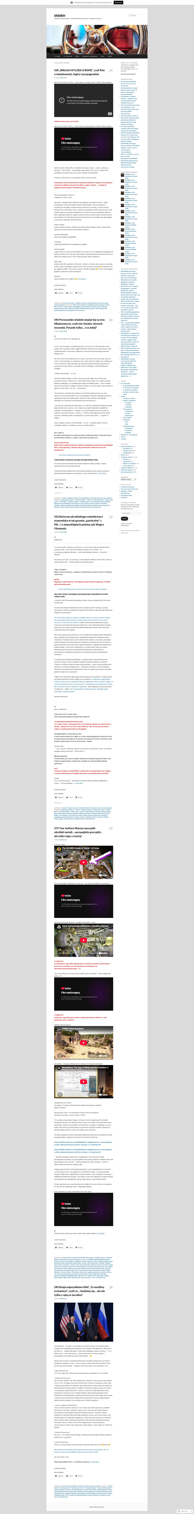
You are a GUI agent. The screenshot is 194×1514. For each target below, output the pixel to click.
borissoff (124, 497)
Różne (123, 455)
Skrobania (82, 1257)
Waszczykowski (70, 507)
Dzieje (64, 303)
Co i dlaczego (67, 56)
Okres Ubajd (108, 1266)
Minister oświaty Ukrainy (103, 811)
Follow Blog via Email (128, 502)
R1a (126, 422)
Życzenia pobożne (59, 305)
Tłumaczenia (127, 450)
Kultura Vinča (72, 1266)
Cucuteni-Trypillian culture (89, 1261)
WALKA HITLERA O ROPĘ (76, 308)
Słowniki (128, 432)
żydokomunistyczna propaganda (64, 310)
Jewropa (73, 1493)
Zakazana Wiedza (92, 303)
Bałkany (96, 1259)
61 (111, 70)
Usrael (108, 1495)
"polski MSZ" (63, 501)
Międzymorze (58, 503)
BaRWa (91, 1259)
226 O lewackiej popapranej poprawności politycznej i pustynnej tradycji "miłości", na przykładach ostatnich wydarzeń (130, 316)
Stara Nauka (97, 1270)
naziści (70, 306)
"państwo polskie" (80, 500)
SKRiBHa (128, 174)
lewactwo (101, 1493)
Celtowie (128, 402)
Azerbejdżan (90, 305)
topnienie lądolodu (93, 1272)
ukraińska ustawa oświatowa (101, 505)
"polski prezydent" (73, 501)
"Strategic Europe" (90, 1488)
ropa (83, 306)
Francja (107, 305)
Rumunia (88, 306)
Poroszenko (103, 503)
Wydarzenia (129, 415)
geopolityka (72, 1491)
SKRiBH (59, 15)
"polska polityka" (98, 500)
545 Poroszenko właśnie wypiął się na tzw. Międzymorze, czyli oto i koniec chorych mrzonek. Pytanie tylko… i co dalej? (79, 323)
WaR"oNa (103, 1274)
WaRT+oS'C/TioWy (94, 1276)
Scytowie (128, 405)
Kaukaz (60, 306)
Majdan (108, 501)
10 (111, 828)
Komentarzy (80, 310)
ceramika (77, 1261)
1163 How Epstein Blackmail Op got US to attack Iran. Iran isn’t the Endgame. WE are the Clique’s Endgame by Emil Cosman (130, 137)
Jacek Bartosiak (59, 1493)
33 (111, 320)
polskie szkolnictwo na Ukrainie (97, 815)
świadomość (103, 308)
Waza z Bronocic (86, 1277)
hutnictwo (66, 1265)
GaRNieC (107, 1263)
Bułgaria (71, 1261)
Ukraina (88, 505)
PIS (82, 503)
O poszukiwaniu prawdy (131, 385)
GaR (88, 1263)
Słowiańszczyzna (59, 308)
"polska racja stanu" (98, 810)
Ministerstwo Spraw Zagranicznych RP (66, 813)
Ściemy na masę (103, 303)
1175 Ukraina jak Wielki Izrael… (130, 225)
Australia (68, 1489)
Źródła (77, 56)
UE (99, 1495)
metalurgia (80, 1266)
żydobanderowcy (85, 507)
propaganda (77, 306)
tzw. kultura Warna (105, 1272)
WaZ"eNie (72, 1277)
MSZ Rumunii (102, 813)
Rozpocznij (118, 2)
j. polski (81, 811)
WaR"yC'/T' (57, 1276)
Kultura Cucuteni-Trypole (105, 1265)
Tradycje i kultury (80, 303)
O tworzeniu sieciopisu (131, 387)
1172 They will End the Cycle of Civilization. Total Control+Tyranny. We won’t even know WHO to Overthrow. (130, 109)
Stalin (99, 306)
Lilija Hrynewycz (90, 811)
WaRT (76, 1276)
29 (111, 517)
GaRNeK (101, 1263)
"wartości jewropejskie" (104, 1488)
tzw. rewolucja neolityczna (62, 1274)
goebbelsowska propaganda (85, 1491)
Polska (97, 503)
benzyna (101, 305)
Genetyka (126, 420)
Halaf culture (58, 1265)
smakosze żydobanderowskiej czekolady (72, 505)
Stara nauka (70, 303)
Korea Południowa (91, 1493)
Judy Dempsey (80, 1493)
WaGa (91, 1274)
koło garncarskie (85, 1265)
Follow (124, 518)
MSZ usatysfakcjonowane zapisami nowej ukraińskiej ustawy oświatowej (83, 589)
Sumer (103, 1270)
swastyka (57, 1272)
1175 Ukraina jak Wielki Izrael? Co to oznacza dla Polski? (128, 84)
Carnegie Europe (77, 1489)
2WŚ (74, 305)
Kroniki (127, 413)
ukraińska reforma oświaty (94, 817)
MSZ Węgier (66, 503)
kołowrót (93, 1265)
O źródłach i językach (130, 390)
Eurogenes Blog (126, 495)
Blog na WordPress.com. (97, 1507)
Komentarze (96, 507)
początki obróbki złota (97, 1268)
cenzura (109, 1489)
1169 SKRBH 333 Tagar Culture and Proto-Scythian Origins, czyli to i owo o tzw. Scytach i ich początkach (130, 148)
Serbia (90, 1270)
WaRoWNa (70, 1276)
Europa (84, 1263)
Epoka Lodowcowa (66, 1263)
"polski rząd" (74, 811)
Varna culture (84, 1274)
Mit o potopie (89, 1266)
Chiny (56, 1491)
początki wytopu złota (71, 1270)
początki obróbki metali (82, 1268)
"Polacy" (89, 500)
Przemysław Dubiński (81, 1495)
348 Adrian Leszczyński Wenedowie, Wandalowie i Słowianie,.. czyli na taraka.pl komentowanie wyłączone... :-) (129, 372)
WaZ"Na (77, 1277)
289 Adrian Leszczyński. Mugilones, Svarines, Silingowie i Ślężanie (129, 282)
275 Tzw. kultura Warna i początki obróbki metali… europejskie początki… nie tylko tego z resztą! (78, 832)
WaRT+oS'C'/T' (82, 1276)
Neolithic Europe (99, 1266)
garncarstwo (94, 1263)
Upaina (62, 507)
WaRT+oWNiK (58, 1277)
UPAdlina (57, 507)
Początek (57, 56)
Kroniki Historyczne (127, 487)
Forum (102, 56)
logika (66, 306)
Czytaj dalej (82, 279)
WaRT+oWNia (104, 1276)
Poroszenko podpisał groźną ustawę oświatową (74, 455)
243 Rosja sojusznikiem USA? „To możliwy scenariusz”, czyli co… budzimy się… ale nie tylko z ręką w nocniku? (79, 1291)
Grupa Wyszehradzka (101, 1491)
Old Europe (57, 1268)
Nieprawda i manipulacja (89, 56)
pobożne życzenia (88, 503)
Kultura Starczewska (60, 1266)
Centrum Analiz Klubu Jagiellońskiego (95, 1489)
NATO (106, 1493)
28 (111, 1287)
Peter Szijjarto (75, 503)
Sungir (108, 1270)
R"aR (80, 1270)
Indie (110, 1491)
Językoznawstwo (128, 426)
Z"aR (93, 1277)
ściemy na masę (68, 819)
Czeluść (110, 56)
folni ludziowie (95, 501)
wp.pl (55, 1497)
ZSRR (97, 308)
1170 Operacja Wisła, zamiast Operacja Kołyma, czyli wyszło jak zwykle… (130, 128)
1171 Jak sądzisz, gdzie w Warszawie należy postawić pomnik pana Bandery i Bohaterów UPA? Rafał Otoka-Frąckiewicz (130, 120)
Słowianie (104, 306)
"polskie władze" (85, 501)
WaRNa (64, 1276)
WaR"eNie (96, 1274)
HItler (56, 306)
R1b (126, 424)
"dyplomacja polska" (67, 500)
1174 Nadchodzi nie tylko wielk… (131, 176)
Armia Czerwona (81, 305)
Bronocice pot (63, 1261)
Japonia (67, 1493)
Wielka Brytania (90, 308)
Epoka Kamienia (103, 1261)
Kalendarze (129, 411)
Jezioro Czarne (74, 1265)
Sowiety (93, 306)
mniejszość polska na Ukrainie (88, 813)
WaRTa (65, 1277)
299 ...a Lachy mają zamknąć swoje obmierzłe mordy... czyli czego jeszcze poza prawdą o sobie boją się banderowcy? (130, 327)
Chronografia (127, 409)
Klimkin (103, 501)
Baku (96, 305)
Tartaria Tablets (66, 1272)
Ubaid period (75, 1274)
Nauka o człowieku (72, 1257)
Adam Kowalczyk (59, 1489)
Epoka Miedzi (77, 1263)
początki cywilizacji (68, 1268)
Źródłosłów (129, 428)
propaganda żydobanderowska (63, 817)
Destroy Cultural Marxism (129, 489)
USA (66, 308)
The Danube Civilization (79, 1272)
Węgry (78, 507)
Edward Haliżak (63, 1491)
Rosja (90, 1495)
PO (68, 1495)
